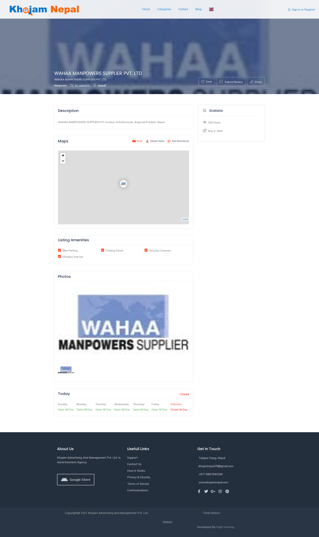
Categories (164, 9)
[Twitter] (206, 491)
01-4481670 (82, 85)
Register (309, 9)
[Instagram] (220, 491)
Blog (198, 9)
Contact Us (134, 464)
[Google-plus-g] (213, 491)
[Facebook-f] (199, 491)
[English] (211, 9)
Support (132, 457)
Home (146, 9)
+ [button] (63, 155)
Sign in (296, 9)
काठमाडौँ (102, 85)
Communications (137, 490)
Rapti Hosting (225, 527)
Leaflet (185, 218)
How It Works (136, 470)
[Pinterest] (227, 491)
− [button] (63, 161)
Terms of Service (138, 484)
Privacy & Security (138, 477)
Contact (183, 9)
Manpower (60, 85)
